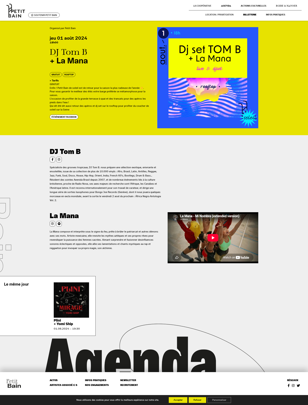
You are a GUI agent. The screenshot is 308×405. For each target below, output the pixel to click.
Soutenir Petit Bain (45, 15)
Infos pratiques (275, 14)
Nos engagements (97, 385)
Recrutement (129, 385)
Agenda (226, 5)
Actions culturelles (253, 5)
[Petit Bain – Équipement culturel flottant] (15, 10)
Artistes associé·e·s (63, 385)
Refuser (197, 399)
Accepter (178, 399)
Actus (54, 380)
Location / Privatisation (219, 14)
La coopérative (202, 5)
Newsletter (128, 380)
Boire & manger (286, 5)
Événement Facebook (65, 117)
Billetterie (249, 14)
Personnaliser (219, 399)
